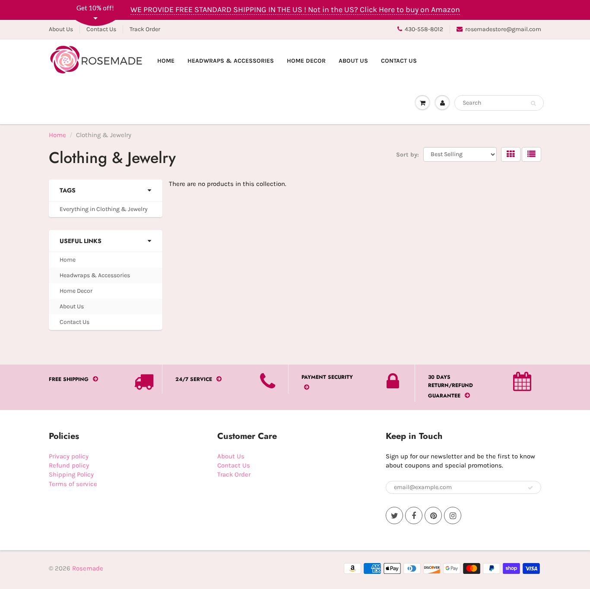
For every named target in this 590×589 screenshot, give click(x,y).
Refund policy (69, 465)
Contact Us (101, 29)
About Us (61, 29)
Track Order (145, 29)
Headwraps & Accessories (230, 60)
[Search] (533, 103)
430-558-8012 (424, 29)
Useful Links (81, 241)
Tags (68, 190)
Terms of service (73, 484)
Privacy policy (69, 456)
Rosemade (87, 568)
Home (165, 60)
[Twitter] (394, 515)
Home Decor (306, 60)
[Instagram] (452, 515)
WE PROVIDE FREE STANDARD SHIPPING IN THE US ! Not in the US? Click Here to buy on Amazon (295, 9)
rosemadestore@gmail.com (503, 29)
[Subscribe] (530, 488)
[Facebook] (413, 515)
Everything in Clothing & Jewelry (104, 209)
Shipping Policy (71, 474)
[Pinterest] (433, 515)
